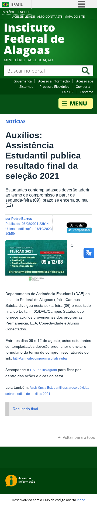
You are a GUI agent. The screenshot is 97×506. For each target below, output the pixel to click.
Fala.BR (67, 92)
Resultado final (25, 409)
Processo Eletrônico (54, 86)
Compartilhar (81, 230)
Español (8, 12)
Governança (22, 81)
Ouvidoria (83, 86)
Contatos (86, 92)
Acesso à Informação (54, 81)
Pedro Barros (21, 218)
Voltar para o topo (79, 437)
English (24, 12)
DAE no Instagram (43, 370)
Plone (81, 500)
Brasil (17, 4)
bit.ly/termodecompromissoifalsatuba (40, 358)
